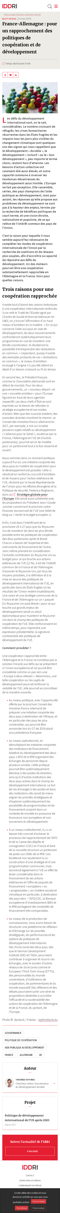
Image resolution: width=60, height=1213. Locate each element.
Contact (30, 1175)
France (9, 1055)
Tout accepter (38, 1201)
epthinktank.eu (48, 1020)
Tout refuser (21, 1208)
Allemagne (26, 1055)
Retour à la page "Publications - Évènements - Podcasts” (22, 14)
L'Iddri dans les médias (30, 1180)
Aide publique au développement (24, 1047)
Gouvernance (13, 1033)
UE (40, 1055)
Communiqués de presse (30, 1185)
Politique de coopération (21, 1040)
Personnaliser (38, 1208)
